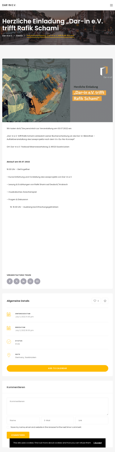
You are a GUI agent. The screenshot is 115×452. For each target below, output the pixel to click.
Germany (19, 357)
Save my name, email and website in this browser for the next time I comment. (46, 427)
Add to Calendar (57, 368)
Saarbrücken (30, 357)
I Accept (98, 442)
